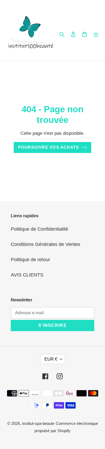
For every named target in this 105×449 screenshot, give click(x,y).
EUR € (50, 359)
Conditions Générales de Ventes (45, 244)
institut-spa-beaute (38, 423)
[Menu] (96, 34)
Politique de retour (30, 259)
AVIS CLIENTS (27, 275)
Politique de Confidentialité (39, 229)
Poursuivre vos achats (48, 147)
